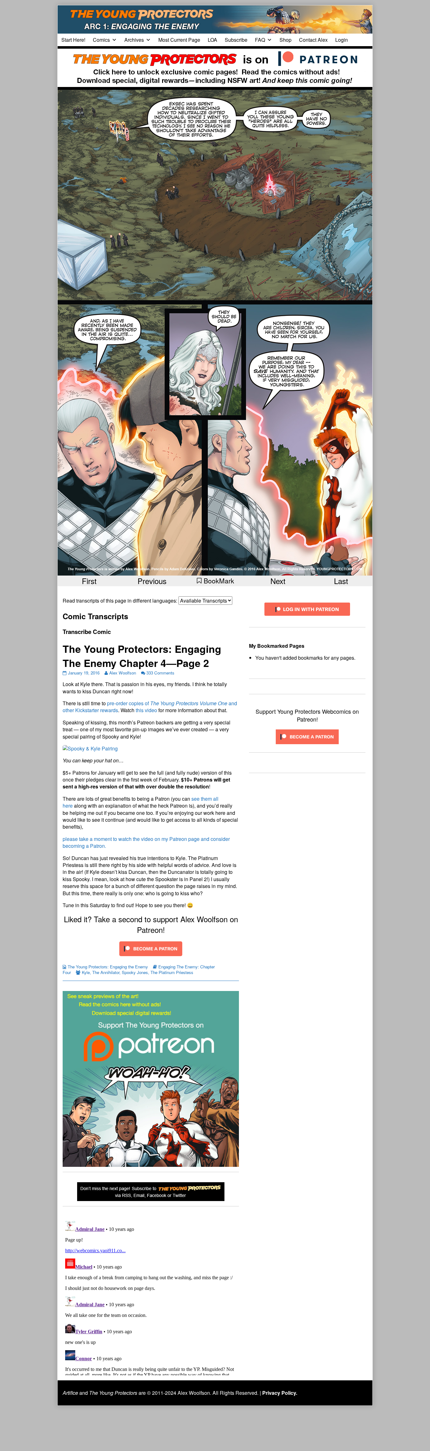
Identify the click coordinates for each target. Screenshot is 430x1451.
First (89, 580)
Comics (101, 39)
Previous (152, 580)
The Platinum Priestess (171, 972)
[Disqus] (151, 1296)
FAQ (260, 39)
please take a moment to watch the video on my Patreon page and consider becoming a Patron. (146, 842)
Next (278, 580)
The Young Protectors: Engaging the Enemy (108, 967)
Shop (285, 39)
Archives (134, 39)
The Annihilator (105, 972)
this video (146, 710)
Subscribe (236, 39)
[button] (215, 580)
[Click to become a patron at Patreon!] (150, 947)
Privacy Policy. (279, 1392)
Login (341, 39)
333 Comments (160, 673)
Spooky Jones (135, 972)
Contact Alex (313, 39)
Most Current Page (179, 39)
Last (341, 580)
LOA (212, 39)
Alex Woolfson (122, 673)
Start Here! (73, 39)
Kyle (86, 972)
